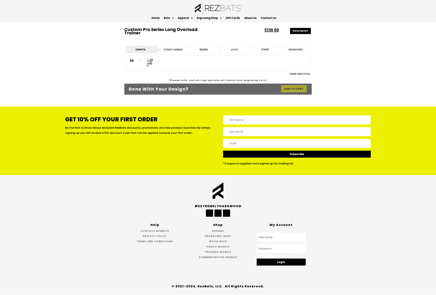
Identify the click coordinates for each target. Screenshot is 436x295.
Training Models (218, 252)
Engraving (296, 49)
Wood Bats (218, 241)
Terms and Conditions (155, 241)
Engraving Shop (207, 18)
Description (300, 31)
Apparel (183, 18)
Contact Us (268, 18)
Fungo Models (218, 246)
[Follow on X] (218, 213)
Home (156, 18)
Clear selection (299, 74)
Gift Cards (233, 18)
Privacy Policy (155, 236)
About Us (250, 18)
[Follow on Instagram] (226, 213)
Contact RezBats (155, 231)
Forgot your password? (273, 255)
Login (281, 262)
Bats (167, 18)
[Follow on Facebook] (209, 213)
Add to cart (293, 89)
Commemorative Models (218, 257)
